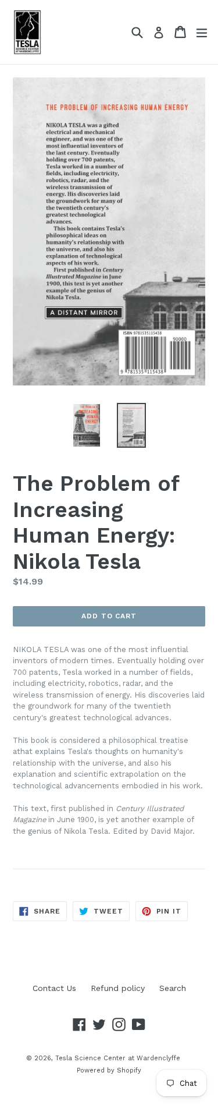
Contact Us (54, 988)
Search (172, 988)
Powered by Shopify (109, 1070)
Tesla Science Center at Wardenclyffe (117, 1058)
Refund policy (118, 988)
